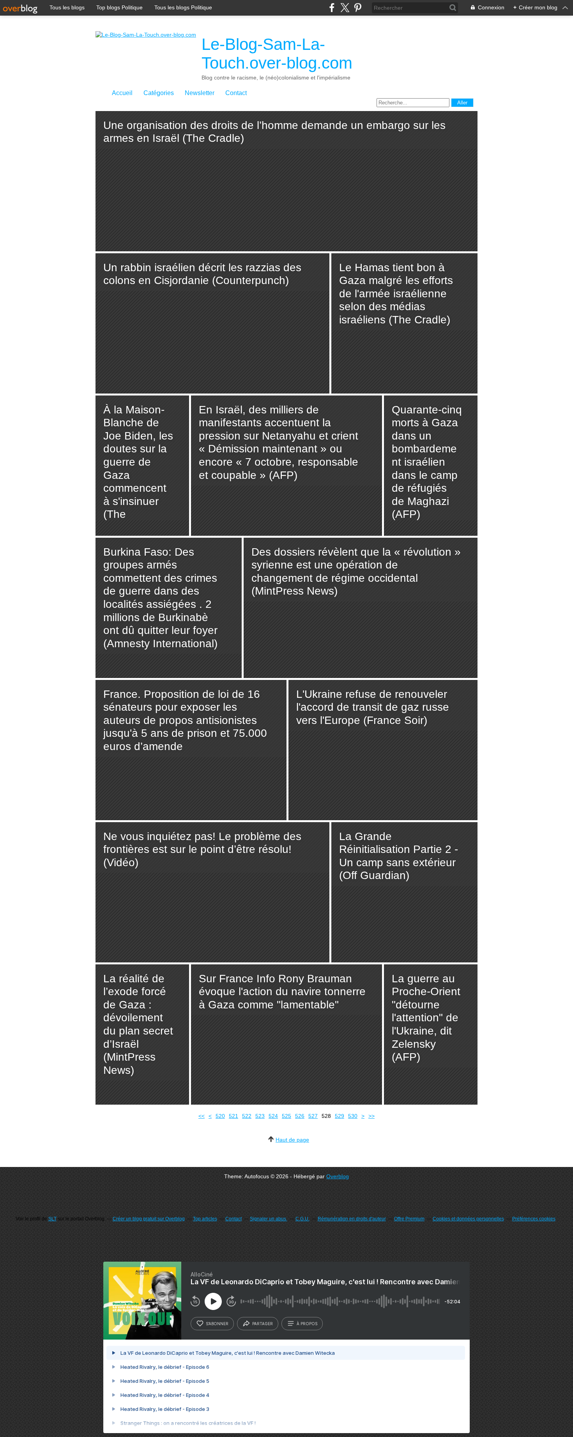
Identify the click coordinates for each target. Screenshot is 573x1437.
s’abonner (217, 1323)
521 (233, 1116)
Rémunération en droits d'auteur (352, 1219)
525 (286, 1116)
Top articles (205, 1219)
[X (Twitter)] (345, 7)
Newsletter (199, 93)
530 (352, 1116)
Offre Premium (409, 1219)
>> (371, 1116)
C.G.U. (302, 1219)
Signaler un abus (268, 1219)
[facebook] (332, 7)
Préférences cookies (533, 1219)
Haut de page (292, 1140)
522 (246, 1116)
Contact (236, 93)
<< (201, 1116)
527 (313, 1116)
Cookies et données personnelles (468, 1219)
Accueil (122, 93)
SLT (52, 1219)
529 (339, 1116)
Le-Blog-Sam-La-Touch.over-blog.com (277, 53)
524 (273, 1116)
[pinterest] (358, 7)
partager (262, 1323)
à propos (307, 1323)
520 (220, 1116)
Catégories (158, 93)
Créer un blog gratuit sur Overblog (149, 1219)
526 (299, 1116)
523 (260, 1116)
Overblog (337, 1176)
